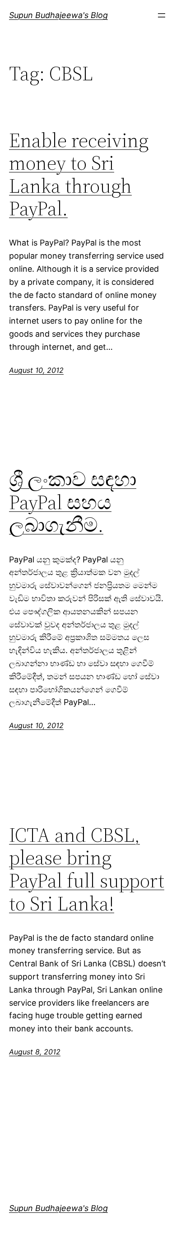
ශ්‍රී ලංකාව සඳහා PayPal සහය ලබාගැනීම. (72, 502)
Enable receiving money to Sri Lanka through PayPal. (78, 174)
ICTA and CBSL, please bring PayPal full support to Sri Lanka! (86, 869)
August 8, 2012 (34, 1051)
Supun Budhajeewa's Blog (58, 15)
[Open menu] (161, 15)
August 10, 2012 (36, 370)
